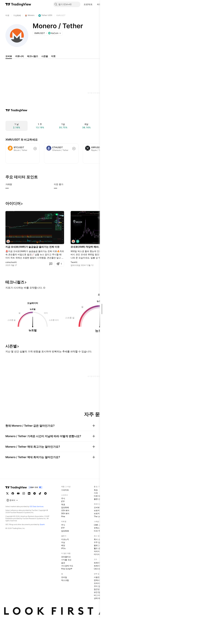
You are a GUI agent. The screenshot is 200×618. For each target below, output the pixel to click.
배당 (63, 545)
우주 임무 (98, 542)
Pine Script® (66, 569)
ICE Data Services (36, 506)
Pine (63, 516)
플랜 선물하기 (100, 499)
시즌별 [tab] (44, 56)
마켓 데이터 (99, 496)
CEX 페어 (65, 510)
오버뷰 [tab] (8, 56)
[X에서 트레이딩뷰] (7, 493)
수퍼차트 (65, 490)
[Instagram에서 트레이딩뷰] (24, 493)
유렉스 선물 (99, 528)
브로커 (97, 510)
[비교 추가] (35, 148)
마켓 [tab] (53, 56)
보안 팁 (97, 592)
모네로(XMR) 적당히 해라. (85, 246)
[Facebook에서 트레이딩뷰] (13, 493)
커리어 (97, 551)
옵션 (63, 563)
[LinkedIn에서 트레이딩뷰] (29, 493)
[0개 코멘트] (50, 263)
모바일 (64, 577)
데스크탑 (65, 580)
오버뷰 (97, 507)
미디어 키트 (99, 554)
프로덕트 (88, 4)
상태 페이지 (99, 598)
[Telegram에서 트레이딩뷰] (34, 493)
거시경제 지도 (67, 566)
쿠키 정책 (98, 586)
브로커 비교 (99, 513)
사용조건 (97, 577)
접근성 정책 (99, 589)
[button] (94, 4)
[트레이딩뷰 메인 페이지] (18, 4)
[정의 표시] (14, 184)
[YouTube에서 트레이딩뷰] (18, 493)
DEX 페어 (65, 513)
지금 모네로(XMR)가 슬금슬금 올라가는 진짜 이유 (32, 246)
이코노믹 (65, 539)
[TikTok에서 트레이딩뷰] (40, 493)
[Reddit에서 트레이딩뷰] (45, 493)
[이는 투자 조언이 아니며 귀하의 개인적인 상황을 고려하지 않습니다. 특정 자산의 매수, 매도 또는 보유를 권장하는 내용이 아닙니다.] (44, 288)
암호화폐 (65, 507)
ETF (63, 501)
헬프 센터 (98, 548)
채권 (63, 504)
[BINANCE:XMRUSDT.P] (73, 241)
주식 (63, 498)
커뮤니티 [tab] (19, 56)
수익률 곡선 (66, 560)
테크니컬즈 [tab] (32, 56)
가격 (96, 493)
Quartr (42, 524)
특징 (96, 490)
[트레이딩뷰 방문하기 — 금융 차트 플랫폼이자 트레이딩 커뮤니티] (16, 110)
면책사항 (97, 580)
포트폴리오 (66, 557)
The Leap (98, 516)
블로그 (97, 545)
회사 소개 (98, 539)
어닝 (63, 542)
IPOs (63, 548)
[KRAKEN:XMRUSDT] (8, 241)
